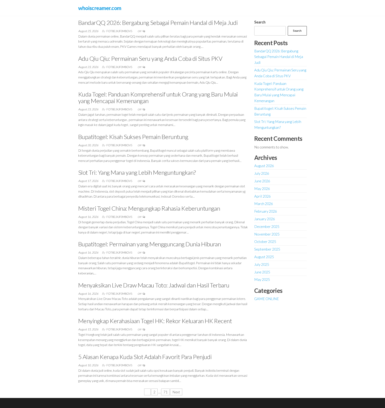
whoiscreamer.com (99, 8)
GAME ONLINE (266, 298)
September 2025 (267, 249)
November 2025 (267, 234)
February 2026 (265, 211)
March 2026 (263, 203)
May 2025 (262, 279)
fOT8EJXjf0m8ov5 (119, 31)
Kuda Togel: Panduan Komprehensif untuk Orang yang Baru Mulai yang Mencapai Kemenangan (158, 97)
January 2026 (264, 219)
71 (165, 392)
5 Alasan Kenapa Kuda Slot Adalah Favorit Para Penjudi (145, 356)
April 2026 (262, 196)
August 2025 (264, 257)
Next (176, 392)
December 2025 (266, 226)
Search (259, 22)
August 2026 (264, 165)
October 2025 (265, 241)
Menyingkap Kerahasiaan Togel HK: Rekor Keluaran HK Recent (155, 320)
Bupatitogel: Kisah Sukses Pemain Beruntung (133, 136)
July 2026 (261, 173)
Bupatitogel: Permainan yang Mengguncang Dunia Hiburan (149, 244)
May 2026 (262, 188)
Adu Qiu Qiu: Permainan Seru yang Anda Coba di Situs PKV (150, 58)
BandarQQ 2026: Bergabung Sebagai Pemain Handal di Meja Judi (158, 22)
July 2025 (261, 264)
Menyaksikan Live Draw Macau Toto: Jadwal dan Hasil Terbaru (153, 285)
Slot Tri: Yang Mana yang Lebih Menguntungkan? (137, 172)
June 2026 (262, 181)
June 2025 (262, 272)
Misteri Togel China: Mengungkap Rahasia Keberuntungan (149, 208)
